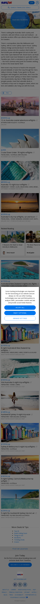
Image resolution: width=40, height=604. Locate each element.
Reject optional (20, 313)
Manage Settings (20, 318)
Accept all (20, 307)
